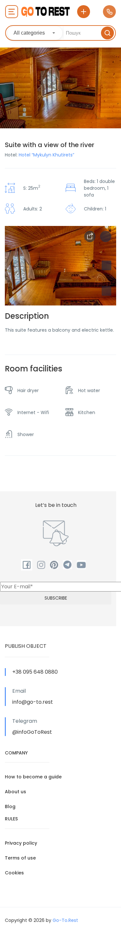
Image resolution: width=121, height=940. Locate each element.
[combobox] (35, 33)
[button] (106, 291)
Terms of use (20, 858)
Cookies (14, 873)
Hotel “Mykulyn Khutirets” (46, 155)
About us (15, 791)
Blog (10, 806)
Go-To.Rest (65, 920)
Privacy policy (21, 843)
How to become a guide (33, 777)
